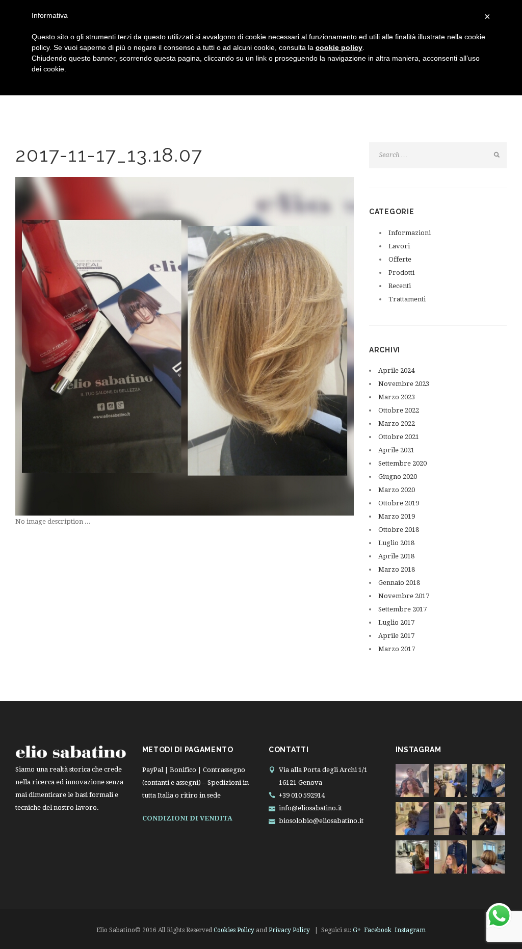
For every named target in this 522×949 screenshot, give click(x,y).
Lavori (399, 246)
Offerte (399, 259)
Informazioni (409, 233)
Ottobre (398, 410)
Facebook (378, 930)
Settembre (402, 463)
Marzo (396, 397)
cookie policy (339, 47)
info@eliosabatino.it (310, 808)
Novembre (403, 384)
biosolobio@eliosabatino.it (321, 821)
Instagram (410, 930)
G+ (357, 930)
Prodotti (401, 272)
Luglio (396, 543)
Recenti (399, 286)
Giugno (397, 476)
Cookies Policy (234, 930)
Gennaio (399, 582)
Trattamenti (407, 299)
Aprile (396, 370)
